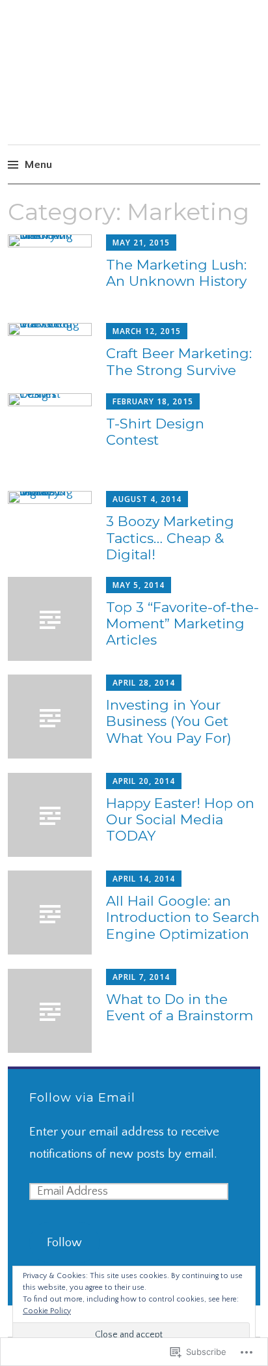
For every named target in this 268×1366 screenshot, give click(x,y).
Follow (64, 1242)
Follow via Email (82, 1098)
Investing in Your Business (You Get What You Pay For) (169, 721)
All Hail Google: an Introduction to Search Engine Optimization (183, 917)
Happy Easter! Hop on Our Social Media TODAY (180, 819)
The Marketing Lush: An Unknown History (176, 273)
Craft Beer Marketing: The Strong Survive (179, 361)
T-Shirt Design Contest (155, 431)
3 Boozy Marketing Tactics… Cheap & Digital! (170, 537)
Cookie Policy (47, 1311)
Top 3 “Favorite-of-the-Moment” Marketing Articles (182, 623)
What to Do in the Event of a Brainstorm (179, 1007)
